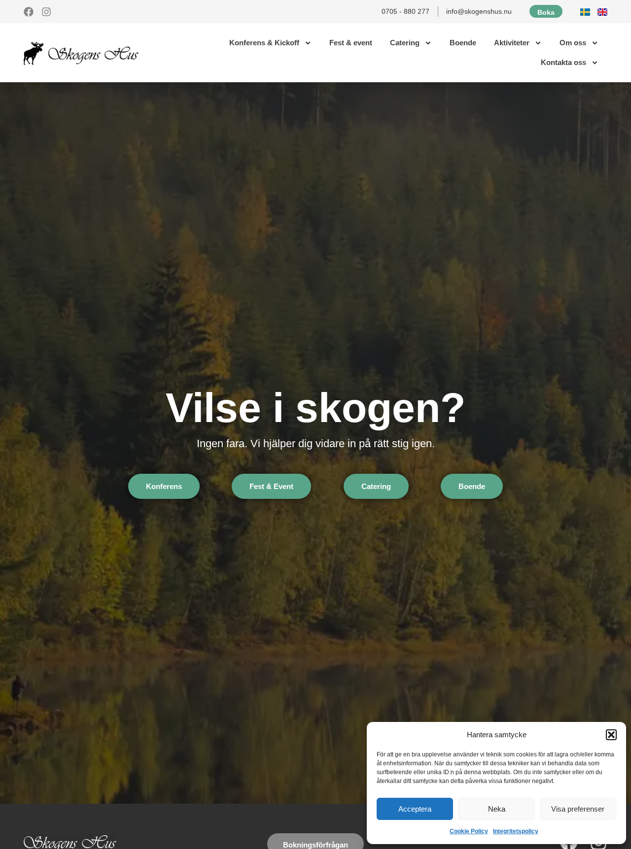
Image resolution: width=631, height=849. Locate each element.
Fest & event (350, 42)
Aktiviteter (511, 42)
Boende (463, 42)
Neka (496, 809)
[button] (611, 735)
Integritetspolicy (515, 831)
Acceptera (414, 809)
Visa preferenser (577, 809)
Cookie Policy (469, 831)
